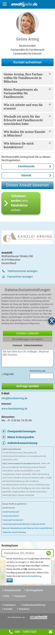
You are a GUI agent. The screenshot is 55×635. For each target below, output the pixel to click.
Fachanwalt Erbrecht (10, 516)
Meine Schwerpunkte (20, 437)
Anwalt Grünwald (9, 524)
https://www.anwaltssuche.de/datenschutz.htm (21, 464)
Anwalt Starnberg (19, 532)
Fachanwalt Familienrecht (12, 520)
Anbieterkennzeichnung (22, 443)
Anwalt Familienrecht (10, 512)
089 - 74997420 (25, 632)
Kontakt (8, 609)
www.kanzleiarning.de (14, 408)
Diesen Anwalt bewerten (27, 185)
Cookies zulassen (27, 333)
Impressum (10, 605)
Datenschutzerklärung (31, 576)
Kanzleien (20, 596)
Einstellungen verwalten (27, 339)
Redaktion (24, 609)
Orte (6, 596)
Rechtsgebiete (34, 590)
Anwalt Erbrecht (8, 508)
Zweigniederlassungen (21, 431)
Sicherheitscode (37, 371)
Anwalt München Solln (30, 528)
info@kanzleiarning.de (14, 398)
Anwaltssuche (12, 590)
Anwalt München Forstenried (27, 524)
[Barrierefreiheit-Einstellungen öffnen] (52, 321)
